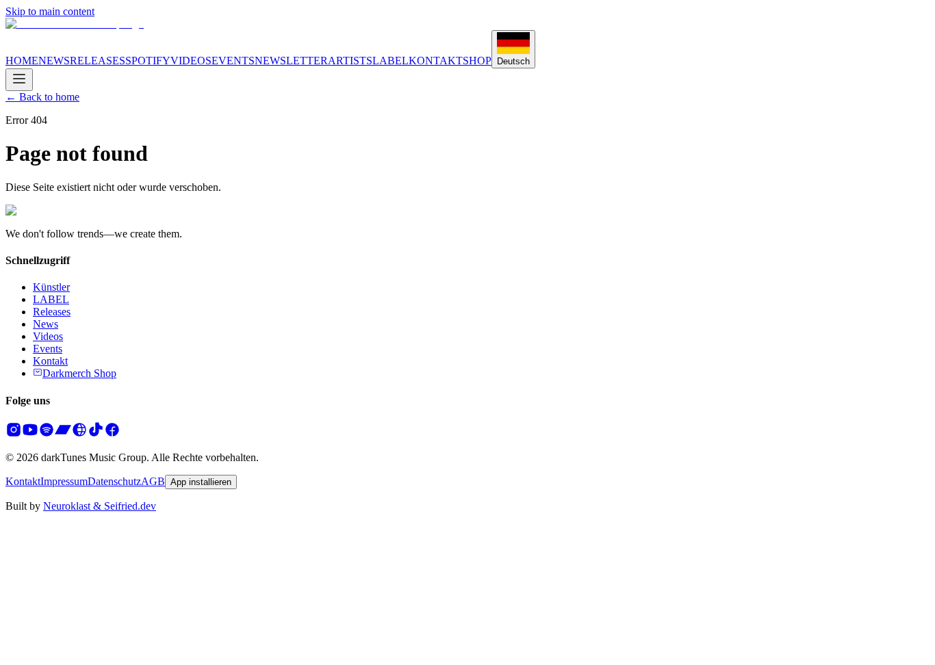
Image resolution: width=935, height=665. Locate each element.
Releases (52, 311)
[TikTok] (96, 434)
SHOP (477, 60)
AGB (153, 481)
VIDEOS (191, 60)
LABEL (390, 60)
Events (47, 348)
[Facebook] (112, 434)
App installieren (200, 482)
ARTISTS (350, 60)
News (45, 324)
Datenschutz (114, 481)
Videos (48, 336)
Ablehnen (29, 658)
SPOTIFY (147, 60)
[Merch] (79, 434)
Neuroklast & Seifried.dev (99, 506)
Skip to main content (49, 11)
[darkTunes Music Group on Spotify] (46, 434)
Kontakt (50, 361)
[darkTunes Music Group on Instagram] (13, 434)
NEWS (54, 60)
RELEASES (97, 60)
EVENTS (233, 60)
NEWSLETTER (291, 60)
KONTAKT (436, 60)
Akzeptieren (82, 658)
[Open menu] (19, 79)
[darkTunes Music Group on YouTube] (30, 434)
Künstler (51, 287)
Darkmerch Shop (79, 373)
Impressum (64, 481)
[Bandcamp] (63, 434)
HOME (21, 60)
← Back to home (42, 97)
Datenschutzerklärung (52, 633)
